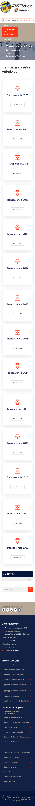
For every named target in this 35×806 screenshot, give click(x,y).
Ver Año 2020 (17, 487)
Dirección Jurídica (10, 767)
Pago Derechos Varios (11, 696)
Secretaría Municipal (11, 762)
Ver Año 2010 (17, 139)
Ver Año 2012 (17, 209)
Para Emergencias (9, 644)
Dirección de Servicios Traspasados (16, 737)
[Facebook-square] (3, 610)
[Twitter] (7, 610)
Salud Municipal (9, 782)
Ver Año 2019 (17, 453)
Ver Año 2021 (17, 523)
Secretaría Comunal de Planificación (16, 722)
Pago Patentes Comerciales (14, 674)
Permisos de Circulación (12, 665)
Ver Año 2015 (17, 314)
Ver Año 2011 (17, 173)
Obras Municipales (10, 772)
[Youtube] (15, 610)
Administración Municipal (13, 718)
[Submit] (30, 589)
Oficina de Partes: (9, 637)
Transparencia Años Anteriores (10, 32)
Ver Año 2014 (17, 278)
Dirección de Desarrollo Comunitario (17, 753)
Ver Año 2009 (17, 105)
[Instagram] (11, 610)
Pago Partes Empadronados (14, 670)
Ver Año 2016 (17, 348)
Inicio (6, 25)
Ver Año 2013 (17, 243)
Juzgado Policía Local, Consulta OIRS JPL (15, 691)
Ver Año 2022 (17, 557)
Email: (12, 651)
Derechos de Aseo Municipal (14, 679)
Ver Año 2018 (17, 418)
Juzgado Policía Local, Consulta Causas (15, 685)
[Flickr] (19, 610)
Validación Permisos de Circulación (16, 701)
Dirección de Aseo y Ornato (13, 777)
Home (8, 53)
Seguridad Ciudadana (11, 757)
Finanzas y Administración (13, 732)
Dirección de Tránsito (11, 742)
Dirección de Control (11, 727)
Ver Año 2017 (17, 382)
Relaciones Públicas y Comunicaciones (11, 712)
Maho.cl (7, 39)
